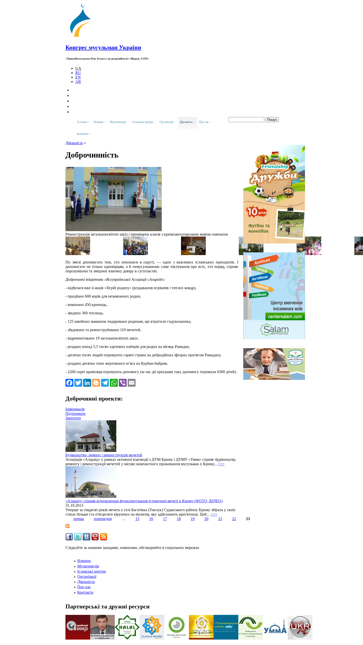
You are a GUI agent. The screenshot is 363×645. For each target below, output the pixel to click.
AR (78, 82)
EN (78, 77)
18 (179, 519)
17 (165, 519)
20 (206, 519)
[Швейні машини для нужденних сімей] (193, 254)
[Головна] (83, 37)
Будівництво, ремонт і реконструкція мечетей (103, 455)
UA (78, 68)
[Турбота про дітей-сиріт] (135, 254)
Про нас (84, 587)
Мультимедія (88, 566)
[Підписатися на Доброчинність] (67, 526)
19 (193, 519)
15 (137, 519)
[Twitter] (78, 382)
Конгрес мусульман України (103, 47)
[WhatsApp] (114, 382)
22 (234, 519)
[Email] (132, 382)
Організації (86, 576)
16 (151, 519)
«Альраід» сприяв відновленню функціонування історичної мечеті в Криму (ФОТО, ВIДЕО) (143, 501)
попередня (103, 519)
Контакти (85, 592)
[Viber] (123, 382)
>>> (221, 464)
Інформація (74, 409)
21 (220, 519)
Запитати (73, 418)
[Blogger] (96, 382)
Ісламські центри (91, 571)
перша (78, 519)
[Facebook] (69, 382)
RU (78, 73)
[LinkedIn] (87, 382)
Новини (84, 561)
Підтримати (75, 413)
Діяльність (74, 143)
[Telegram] (105, 382)
